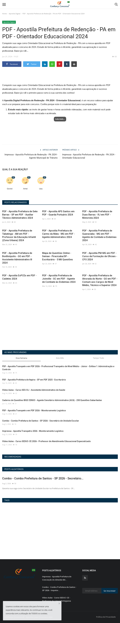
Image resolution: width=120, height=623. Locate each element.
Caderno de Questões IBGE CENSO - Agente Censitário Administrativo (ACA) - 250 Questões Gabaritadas (52, 400)
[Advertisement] (60, 77)
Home (4, 13)
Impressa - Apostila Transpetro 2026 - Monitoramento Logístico (33, 431)
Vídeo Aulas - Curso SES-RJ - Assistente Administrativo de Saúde (33, 390)
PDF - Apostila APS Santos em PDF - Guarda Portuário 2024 (58, 213)
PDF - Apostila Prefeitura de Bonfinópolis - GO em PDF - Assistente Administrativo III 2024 (17, 258)
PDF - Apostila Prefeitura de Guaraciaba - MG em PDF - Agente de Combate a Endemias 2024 (99, 235)
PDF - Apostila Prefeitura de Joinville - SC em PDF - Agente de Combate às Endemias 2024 (58, 278)
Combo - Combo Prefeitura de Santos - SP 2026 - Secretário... (42, 478)
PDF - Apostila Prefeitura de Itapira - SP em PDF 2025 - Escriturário (34, 380)
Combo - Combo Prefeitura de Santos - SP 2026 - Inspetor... (59, 588)
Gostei (9, 188)
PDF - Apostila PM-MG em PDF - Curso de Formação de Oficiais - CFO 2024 (99, 256)
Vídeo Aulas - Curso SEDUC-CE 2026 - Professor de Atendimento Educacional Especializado (46, 441)
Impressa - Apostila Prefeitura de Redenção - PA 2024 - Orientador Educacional (88, 156)
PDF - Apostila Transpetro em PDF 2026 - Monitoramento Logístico (34, 410)
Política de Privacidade (106, 617)
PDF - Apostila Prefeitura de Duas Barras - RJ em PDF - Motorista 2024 (97, 214)
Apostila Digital (14, 13)
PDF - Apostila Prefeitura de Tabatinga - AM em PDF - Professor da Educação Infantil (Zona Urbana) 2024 (19, 235)
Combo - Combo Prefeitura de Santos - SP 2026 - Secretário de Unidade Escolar (40, 421)
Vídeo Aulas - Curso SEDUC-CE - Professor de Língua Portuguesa (56, 599)
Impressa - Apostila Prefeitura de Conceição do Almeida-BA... (56, 578)
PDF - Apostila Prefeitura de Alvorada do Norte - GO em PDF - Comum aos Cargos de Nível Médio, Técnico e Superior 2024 (99, 280)
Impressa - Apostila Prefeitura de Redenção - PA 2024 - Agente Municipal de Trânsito (31, 156)
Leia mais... (60, 119)
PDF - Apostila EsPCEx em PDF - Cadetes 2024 (19, 277)
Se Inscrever (110, 590)
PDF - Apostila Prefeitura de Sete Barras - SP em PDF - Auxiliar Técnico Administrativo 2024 (19, 214)
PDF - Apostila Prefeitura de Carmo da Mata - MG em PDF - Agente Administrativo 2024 (58, 233)
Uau (41, 188)
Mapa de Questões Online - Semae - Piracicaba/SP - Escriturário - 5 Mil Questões (57, 256)
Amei (25, 188)
